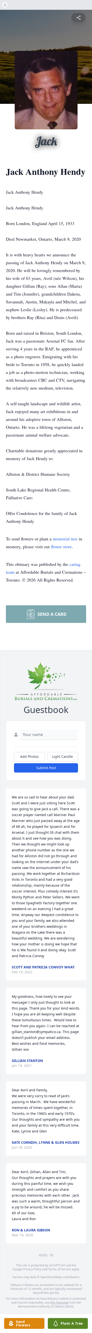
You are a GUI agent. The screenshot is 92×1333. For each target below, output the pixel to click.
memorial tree (65, 539)
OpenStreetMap (51, 1277)
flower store (61, 546)
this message (59, 1302)
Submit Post (46, 767)
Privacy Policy (32, 1269)
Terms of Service (59, 1269)
